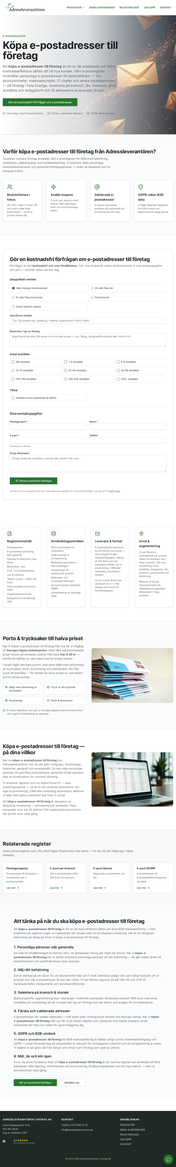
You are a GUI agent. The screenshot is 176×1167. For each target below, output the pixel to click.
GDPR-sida (114, 491)
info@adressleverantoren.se (77, 1129)
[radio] (13, 288)
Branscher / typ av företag (25, 331)
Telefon (93, 435)
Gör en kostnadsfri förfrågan (35, 1082)
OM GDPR (149, 7)
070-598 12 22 (79, 1124)
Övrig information (19, 453)
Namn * (93, 421)
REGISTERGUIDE (129, 7)
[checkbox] (13, 361)
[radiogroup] (88, 297)
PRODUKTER (74, 7)
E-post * (14, 435)
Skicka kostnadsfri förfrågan (35, 480)
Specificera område (21, 315)
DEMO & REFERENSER (102, 7)
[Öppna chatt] (168, 1159)
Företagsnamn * (19, 421)
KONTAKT (165, 7)
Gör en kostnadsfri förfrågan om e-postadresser (40, 102)
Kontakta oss (72, 1082)
